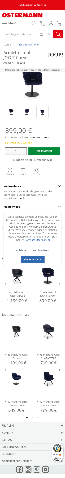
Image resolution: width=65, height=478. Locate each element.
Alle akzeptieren (32, 259)
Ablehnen (21, 250)
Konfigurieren (41, 250)
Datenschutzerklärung (37, 240)
